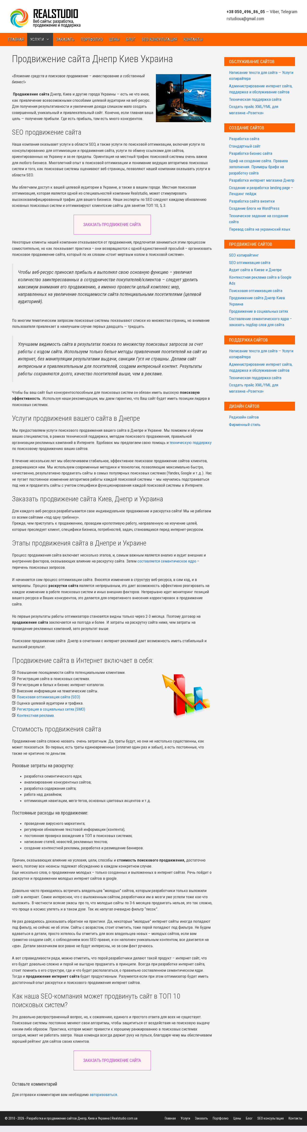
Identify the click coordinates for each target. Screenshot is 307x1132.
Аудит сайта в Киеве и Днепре (255, 269)
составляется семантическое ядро (166, 561)
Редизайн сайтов (244, 417)
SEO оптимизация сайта (249, 262)
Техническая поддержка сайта (255, 99)
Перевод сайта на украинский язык (259, 229)
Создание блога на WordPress (254, 208)
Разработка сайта (244, 138)
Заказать (65, 39)
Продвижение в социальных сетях (258, 311)
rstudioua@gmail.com (245, 18)
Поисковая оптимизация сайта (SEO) (48, 697)
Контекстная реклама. (36, 715)
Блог (131, 39)
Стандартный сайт (244, 146)
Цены (114, 39)
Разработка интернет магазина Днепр (261, 180)
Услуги (37, 39)
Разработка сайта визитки (252, 201)
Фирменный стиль (244, 424)
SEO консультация (159, 39)
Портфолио (92, 39)
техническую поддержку (191, 442)
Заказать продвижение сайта (112, 224)
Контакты (193, 39)
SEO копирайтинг (244, 255)
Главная (16, 39)
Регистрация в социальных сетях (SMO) (51, 709)
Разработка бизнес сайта (250, 153)
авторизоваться (103, 1094)
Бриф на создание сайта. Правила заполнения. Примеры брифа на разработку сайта (258, 166)
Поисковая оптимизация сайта (255, 290)
